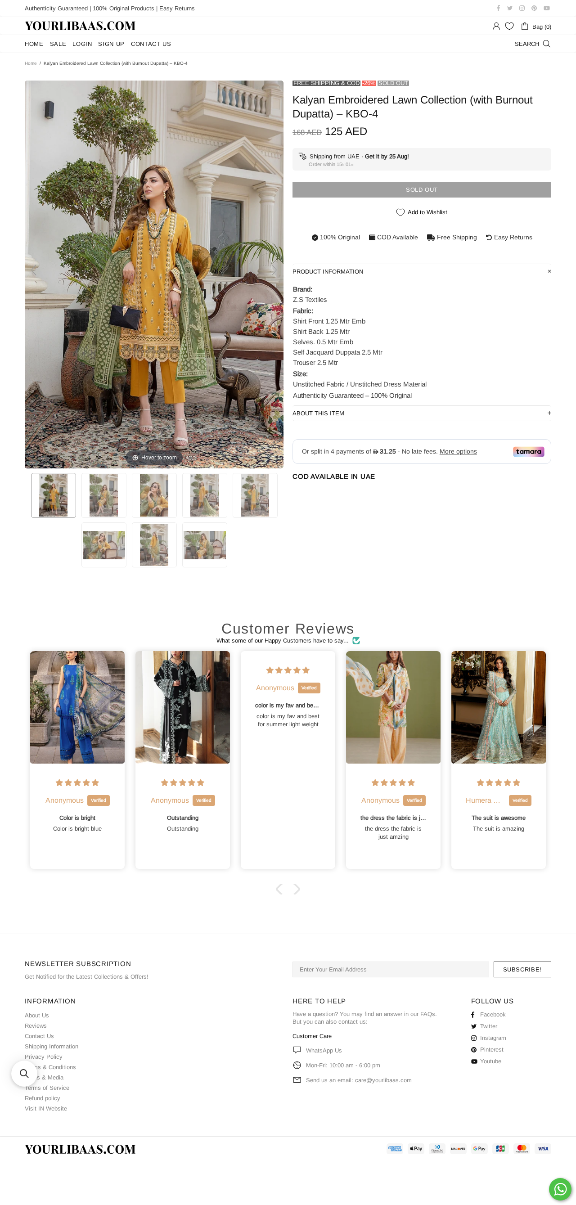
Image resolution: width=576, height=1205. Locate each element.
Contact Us (39, 1036)
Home (31, 63)
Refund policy (42, 1098)
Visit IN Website (46, 1108)
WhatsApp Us (324, 1050)
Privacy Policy (44, 1056)
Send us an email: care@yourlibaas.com (359, 1080)
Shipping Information (51, 1046)
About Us (37, 1015)
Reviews (36, 1025)
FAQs (427, 1014)
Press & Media (44, 1077)
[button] (281, 889)
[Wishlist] (509, 26)
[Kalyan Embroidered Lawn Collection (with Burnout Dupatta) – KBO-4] (53, 495)
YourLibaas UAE (81, 26)
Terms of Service (47, 1087)
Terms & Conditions (50, 1067)
